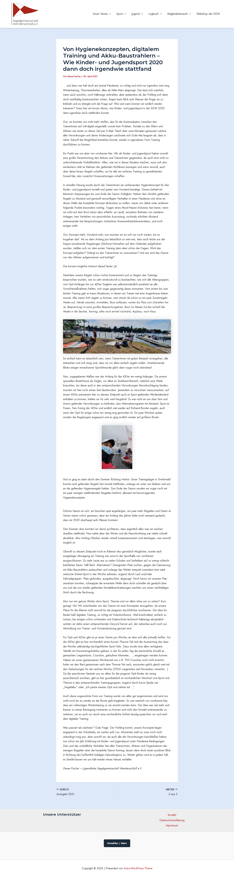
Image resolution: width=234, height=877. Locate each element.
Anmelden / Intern (117, 843)
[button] (109, 14)
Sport (119, 14)
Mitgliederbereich (177, 14)
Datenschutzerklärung (171, 820)
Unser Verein (100, 14)
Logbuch (153, 14)
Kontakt (172, 815)
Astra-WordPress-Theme (138, 868)
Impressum (172, 825)
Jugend (136, 14)
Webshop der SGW (208, 14)
